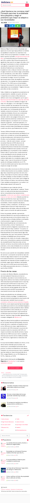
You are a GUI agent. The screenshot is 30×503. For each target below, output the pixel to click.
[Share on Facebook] (7, 25)
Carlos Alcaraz (5, 419)
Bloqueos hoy (5, 427)
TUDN (17, 419)
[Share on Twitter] (12, 25)
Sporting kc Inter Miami (22, 424)
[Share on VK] (22, 25)
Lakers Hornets (20, 422)
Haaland (18, 427)
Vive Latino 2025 (6, 424)
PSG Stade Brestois (21, 430)
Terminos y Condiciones (17, 489)
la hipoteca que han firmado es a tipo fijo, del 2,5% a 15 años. (15, 99)
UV (2, 430)
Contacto (8, 489)
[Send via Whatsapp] (17, 25)
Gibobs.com (18, 317)
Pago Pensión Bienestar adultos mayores (12, 422)
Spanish (5, 487)
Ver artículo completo (14, 368)
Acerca (3, 489)
